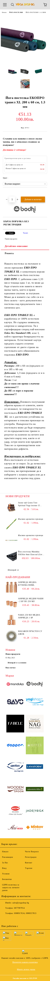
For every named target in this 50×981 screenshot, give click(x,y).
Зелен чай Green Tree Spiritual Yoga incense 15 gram (29, 504)
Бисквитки (7, 879)
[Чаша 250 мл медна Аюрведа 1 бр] (11, 620)
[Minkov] (35, 828)
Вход (4, 868)
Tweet (25, 233)
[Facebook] (5, 919)
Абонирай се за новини (17, 663)
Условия (5, 874)
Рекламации (7, 857)
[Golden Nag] (35, 724)
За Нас (5, 863)
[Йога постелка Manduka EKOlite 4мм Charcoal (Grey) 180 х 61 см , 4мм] (11, 556)
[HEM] (15, 811)
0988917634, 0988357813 (25, 913)
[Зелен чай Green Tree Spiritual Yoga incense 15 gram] (11, 507)
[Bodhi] (35, 684)
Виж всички (11, 668)
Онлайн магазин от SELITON (25, 978)
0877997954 (19, 908)
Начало (4, 12)
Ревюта (9, 253)
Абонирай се (13, 570)
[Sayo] (15, 702)
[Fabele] (15, 724)
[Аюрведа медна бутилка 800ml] (11, 587)
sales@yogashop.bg (20, 903)
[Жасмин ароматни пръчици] (11, 524)
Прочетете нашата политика (25, 962)
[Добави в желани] (45, 192)
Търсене (28, 868)
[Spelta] (15, 767)
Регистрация (30, 857)
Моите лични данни (26, 969)
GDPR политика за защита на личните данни (10, 887)
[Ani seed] (15, 828)
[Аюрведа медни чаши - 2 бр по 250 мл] (11, 603)
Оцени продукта (11, 239)
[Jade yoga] (35, 811)
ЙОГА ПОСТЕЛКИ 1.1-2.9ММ (36, 12)
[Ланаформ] (35, 767)
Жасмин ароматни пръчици (30, 519)
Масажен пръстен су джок (30, 632)
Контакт (28, 863)
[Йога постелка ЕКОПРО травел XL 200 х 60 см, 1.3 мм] (25, 63)
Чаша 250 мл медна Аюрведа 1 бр (29, 616)
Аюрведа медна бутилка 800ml (27, 583)
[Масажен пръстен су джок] (11, 636)
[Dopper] (15, 745)
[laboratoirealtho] (35, 789)
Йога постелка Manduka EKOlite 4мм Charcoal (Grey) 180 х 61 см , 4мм (31, 553)
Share (11, 233)
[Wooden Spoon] (15, 789)
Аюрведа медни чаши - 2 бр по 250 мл (30, 600)
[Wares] (35, 746)
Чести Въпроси (32, 852)
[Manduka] (15, 684)
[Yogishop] (35, 702)
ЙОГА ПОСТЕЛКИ (16, 12)
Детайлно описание (16, 246)
